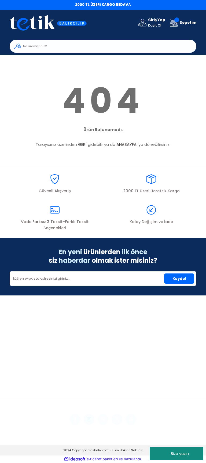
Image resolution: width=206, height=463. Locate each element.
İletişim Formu (86, 374)
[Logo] (52, 22)
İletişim (80, 366)
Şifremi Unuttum (24, 381)
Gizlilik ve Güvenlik (154, 374)
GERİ (82, 144)
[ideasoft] (75, 459)
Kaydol (179, 278)
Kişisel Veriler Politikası (158, 388)
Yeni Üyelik (19, 366)
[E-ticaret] (102, 459)
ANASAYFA (126, 144)
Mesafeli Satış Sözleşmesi (161, 366)
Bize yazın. (180, 453)
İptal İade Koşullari (155, 381)
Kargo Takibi (85, 388)
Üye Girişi (18, 374)
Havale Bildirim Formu (94, 381)
